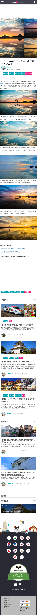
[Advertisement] (18, 12)
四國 (9, 18)
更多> (34, 299)
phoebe (9, 413)
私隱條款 (6, 606)
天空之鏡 (11, 73)
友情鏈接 (6, 602)
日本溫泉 (11, 395)
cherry (8, 67)
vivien (8, 334)
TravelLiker (10, 373)
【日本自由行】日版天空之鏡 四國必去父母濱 (22, 18)
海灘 (2, 150)
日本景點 (5, 358)
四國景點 (5, 73)
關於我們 (6, 598)
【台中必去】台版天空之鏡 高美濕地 (10, 252)
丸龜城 (17, 358)
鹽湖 (9, 83)
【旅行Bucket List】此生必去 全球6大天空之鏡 (12, 248)
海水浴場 (6, 117)
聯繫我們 (6, 600)
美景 (19, 150)
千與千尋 (5, 395)
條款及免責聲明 (8, 604)
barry (8, 450)
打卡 (23, 73)
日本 (6, 18)
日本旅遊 (5, 321)
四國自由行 (18, 73)
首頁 (2, 18)
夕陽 (24, 119)
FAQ (5, 608)
